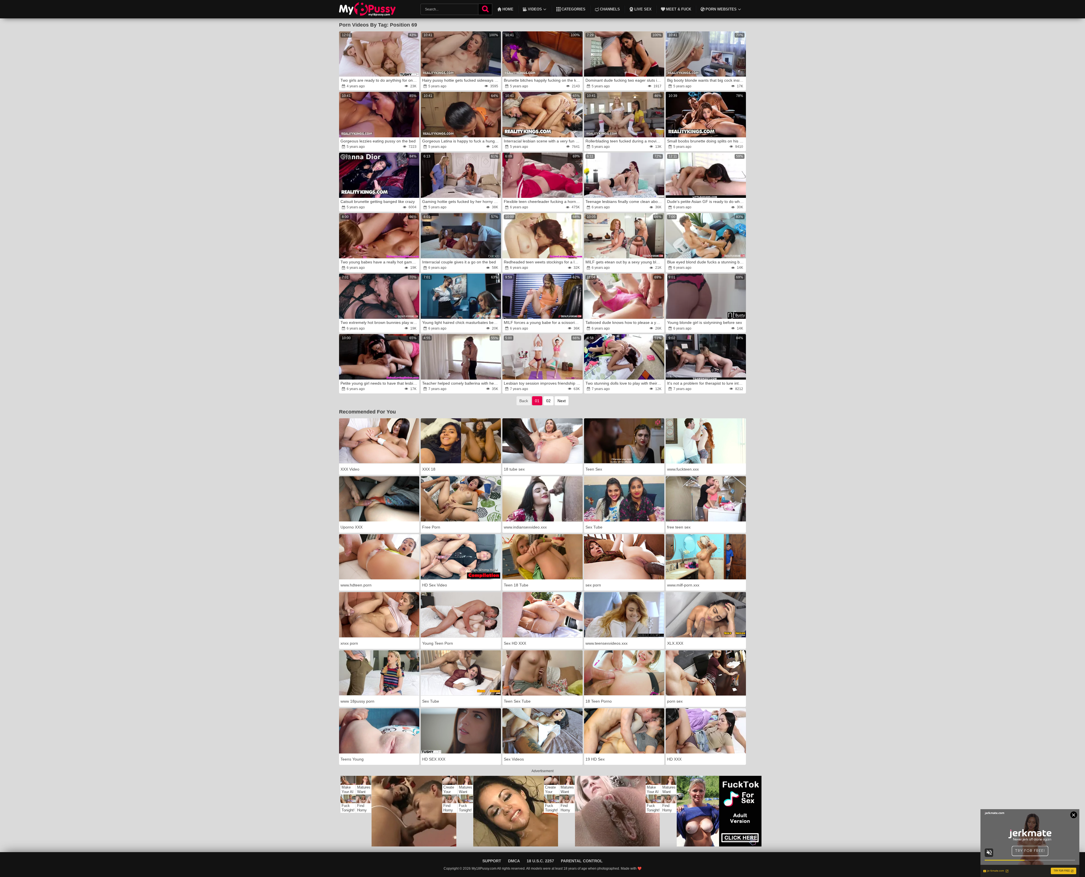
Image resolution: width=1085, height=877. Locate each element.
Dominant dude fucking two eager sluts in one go (624, 80)
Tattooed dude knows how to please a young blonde (624, 322)
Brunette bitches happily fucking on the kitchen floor (543, 80)
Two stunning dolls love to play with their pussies (624, 383)
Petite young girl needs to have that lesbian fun (379, 383)
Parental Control (582, 861)
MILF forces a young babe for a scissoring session (543, 322)
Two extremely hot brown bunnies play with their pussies (379, 322)
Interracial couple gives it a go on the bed (459, 262)
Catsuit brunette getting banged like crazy (377, 201)
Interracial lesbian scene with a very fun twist (543, 141)
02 (548, 401)
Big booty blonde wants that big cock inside (705, 80)
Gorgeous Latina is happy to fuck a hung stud (461, 141)
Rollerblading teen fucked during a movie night (624, 141)
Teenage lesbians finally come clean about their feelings (624, 201)
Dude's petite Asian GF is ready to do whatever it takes (706, 201)
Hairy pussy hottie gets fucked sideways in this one (461, 80)
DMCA (514, 861)
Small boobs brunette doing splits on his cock (706, 141)
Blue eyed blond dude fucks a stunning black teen (706, 262)
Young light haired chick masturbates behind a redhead (461, 322)
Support (491, 861)
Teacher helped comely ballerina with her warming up (461, 383)
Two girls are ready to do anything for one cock (379, 80)
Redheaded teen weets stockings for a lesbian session (543, 262)
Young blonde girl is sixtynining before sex (704, 322)
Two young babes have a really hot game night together (379, 262)
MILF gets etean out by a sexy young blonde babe (624, 262)
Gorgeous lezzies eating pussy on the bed (378, 141)
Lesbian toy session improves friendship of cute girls (543, 383)
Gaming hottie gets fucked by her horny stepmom (461, 201)
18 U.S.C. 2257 (540, 861)
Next (561, 401)
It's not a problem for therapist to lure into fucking (706, 383)
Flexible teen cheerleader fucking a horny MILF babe (543, 201)
